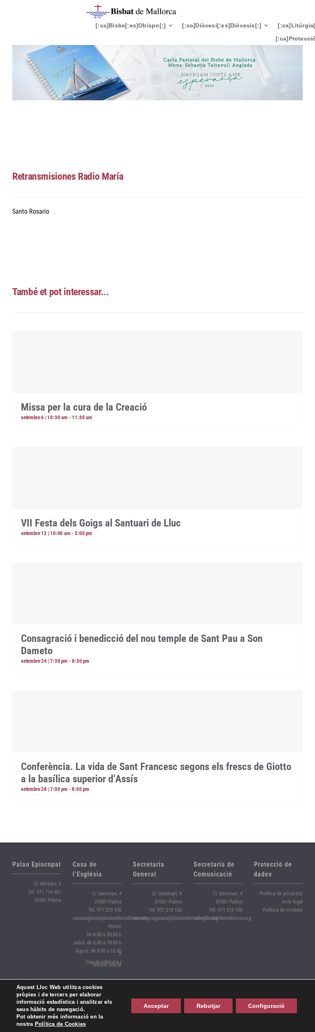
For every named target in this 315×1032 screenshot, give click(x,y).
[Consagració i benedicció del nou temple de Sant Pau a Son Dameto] (157, 593)
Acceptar (156, 1006)
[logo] (131, 7)
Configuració (266, 1006)
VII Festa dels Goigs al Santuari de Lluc (101, 523)
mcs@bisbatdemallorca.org (222, 918)
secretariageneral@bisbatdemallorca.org (175, 918)
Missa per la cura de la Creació (84, 407)
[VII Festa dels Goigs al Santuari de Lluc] (157, 477)
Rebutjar (208, 1006)
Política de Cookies (60, 1024)
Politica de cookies (282, 910)
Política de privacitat (281, 893)
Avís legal (292, 902)
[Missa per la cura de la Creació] (157, 362)
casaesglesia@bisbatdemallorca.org (110, 918)
